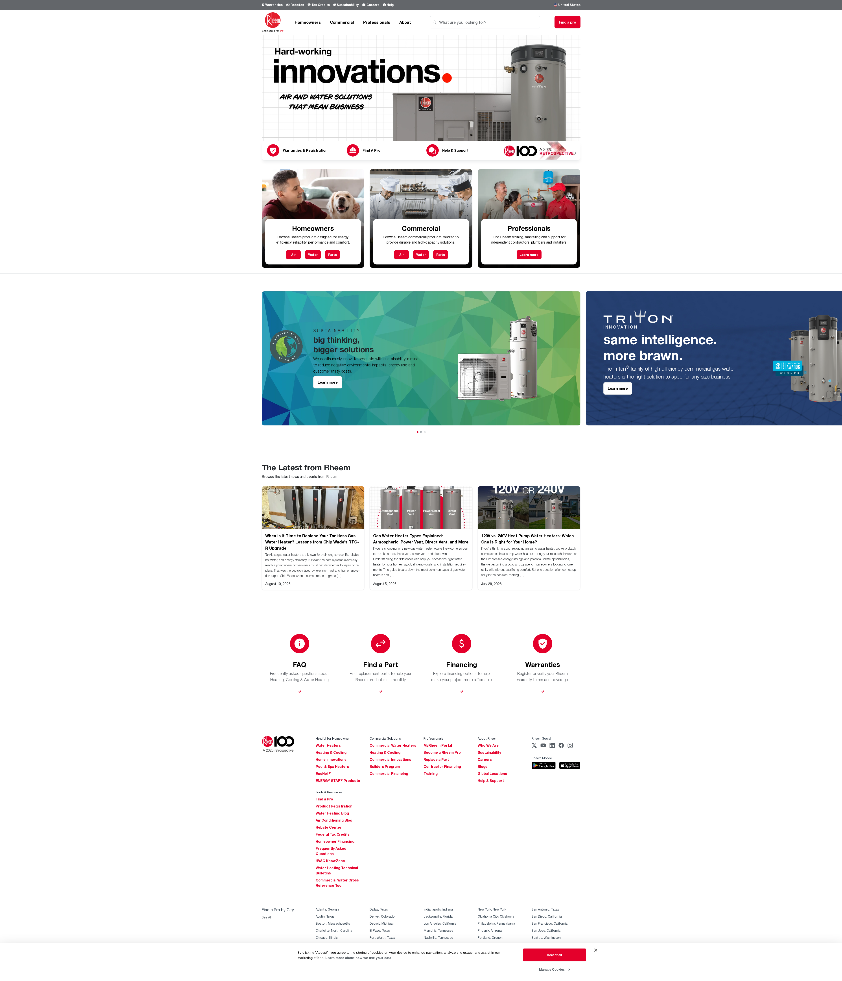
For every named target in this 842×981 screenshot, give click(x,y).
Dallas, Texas (379, 909)
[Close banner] (595, 950)
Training (431, 773)
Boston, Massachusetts (333, 923)
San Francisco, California (549, 923)
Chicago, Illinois (327, 937)
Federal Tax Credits (333, 834)
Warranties (274, 5)
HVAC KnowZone (330, 861)
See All (266, 917)
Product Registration (334, 806)
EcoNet (323, 773)
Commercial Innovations (390, 759)
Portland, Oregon (490, 937)
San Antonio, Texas (545, 909)
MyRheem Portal (438, 745)
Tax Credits (320, 5)
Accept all (554, 955)
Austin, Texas (325, 916)
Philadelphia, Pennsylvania (496, 923)
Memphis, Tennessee (438, 930)
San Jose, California (546, 930)
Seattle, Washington (546, 937)
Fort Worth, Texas (382, 937)
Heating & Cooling (331, 752)
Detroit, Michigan (382, 923)
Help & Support (491, 780)
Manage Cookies (552, 969)
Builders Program (385, 766)
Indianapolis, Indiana (438, 909)
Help (390, 5)
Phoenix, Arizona (490, 930)
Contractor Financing (442, 766)
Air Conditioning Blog (334, 820)
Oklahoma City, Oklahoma (496, 916)
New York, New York (492, 909)
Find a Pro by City (278, 909)
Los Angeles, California (440, 923)
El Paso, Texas (380, 930)
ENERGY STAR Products (338, 780)
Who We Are (488, 745)
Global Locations (492, 773)
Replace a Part (436, 759)
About (405, 22)
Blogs (482, 766)
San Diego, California (547, 916)
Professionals (376, 22)
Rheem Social (541, 738)
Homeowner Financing (335, 841)
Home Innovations (331, 759)
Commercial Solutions (385, 738)
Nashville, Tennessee (438, 937)
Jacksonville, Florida (438, 916)
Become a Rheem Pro (442, 752)
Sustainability (348, 5)
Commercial (342, 22)
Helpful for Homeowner (333, 738)
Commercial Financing (389, 773)
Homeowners (308, 22)
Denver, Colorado (382, 916)
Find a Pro (324, 799)
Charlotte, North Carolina (334, 930)
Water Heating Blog (332, 813)
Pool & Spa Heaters (332, 766)
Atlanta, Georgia (327, 909)
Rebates (297, 5)
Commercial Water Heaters (393, 745)
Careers (373, 5)
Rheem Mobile (542, 758)
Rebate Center (328, 827)
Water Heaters (328, 745)
